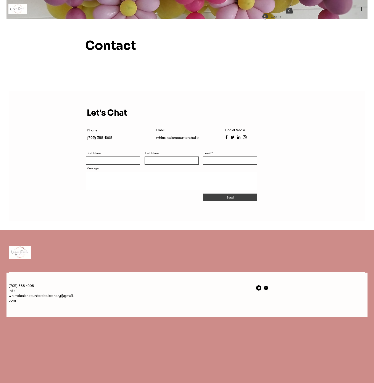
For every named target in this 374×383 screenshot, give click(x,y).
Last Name (152, 153)
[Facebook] (226, 137)
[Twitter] (232, 137)
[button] (289, 9)
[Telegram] (258, 288)
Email (207, 153)
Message (93, 168)
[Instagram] (244, 137)
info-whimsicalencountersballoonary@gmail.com (41, 295)
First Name (94, 153)
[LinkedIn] (238, 137)
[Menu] (361, 9)
